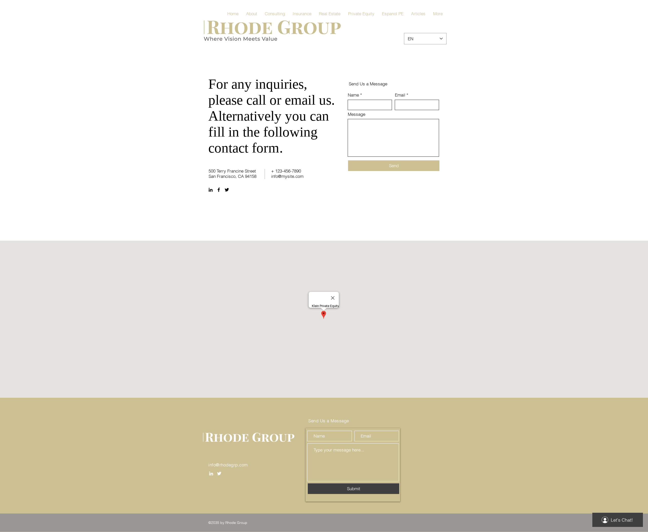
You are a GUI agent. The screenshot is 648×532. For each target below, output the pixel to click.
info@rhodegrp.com (228, 464)
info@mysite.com (287, 176)
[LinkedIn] (210, 190)
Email (400, 95)
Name (353, 95)
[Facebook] (218, 190)
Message (356, 114)
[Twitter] (227, 190)
